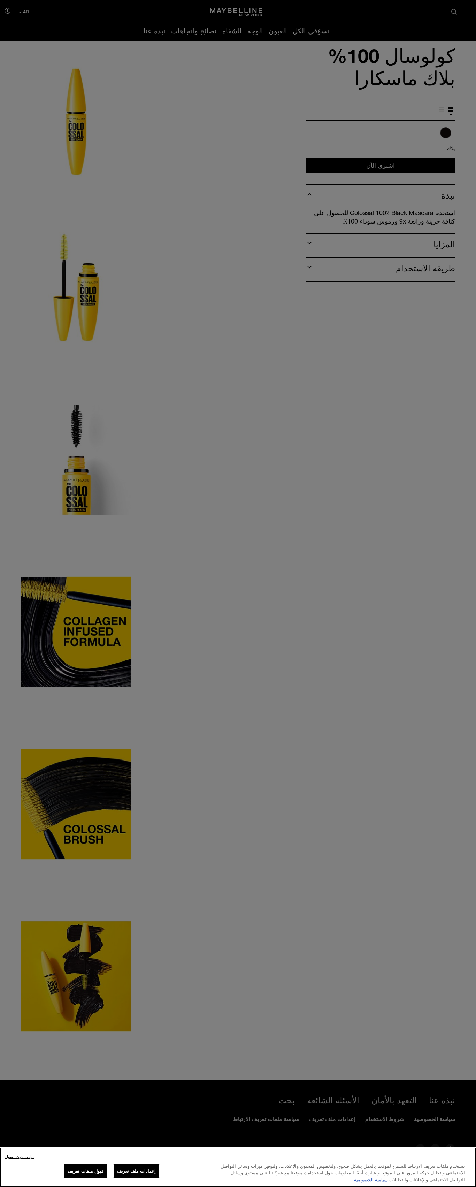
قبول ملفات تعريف (85, 1170)
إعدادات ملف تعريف (136, 1170)
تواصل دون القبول (19, 1156)
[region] (238, 1167)
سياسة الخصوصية (371, 1179)
